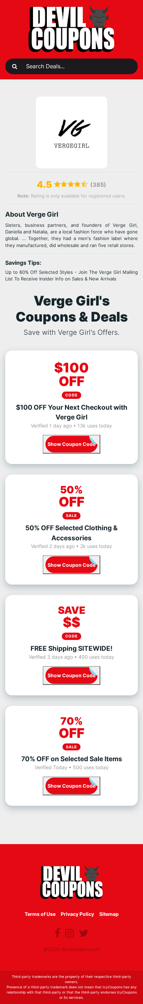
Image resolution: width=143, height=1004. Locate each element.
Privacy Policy (77, 914)
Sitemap (109, 914)
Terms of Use (40, 914)
